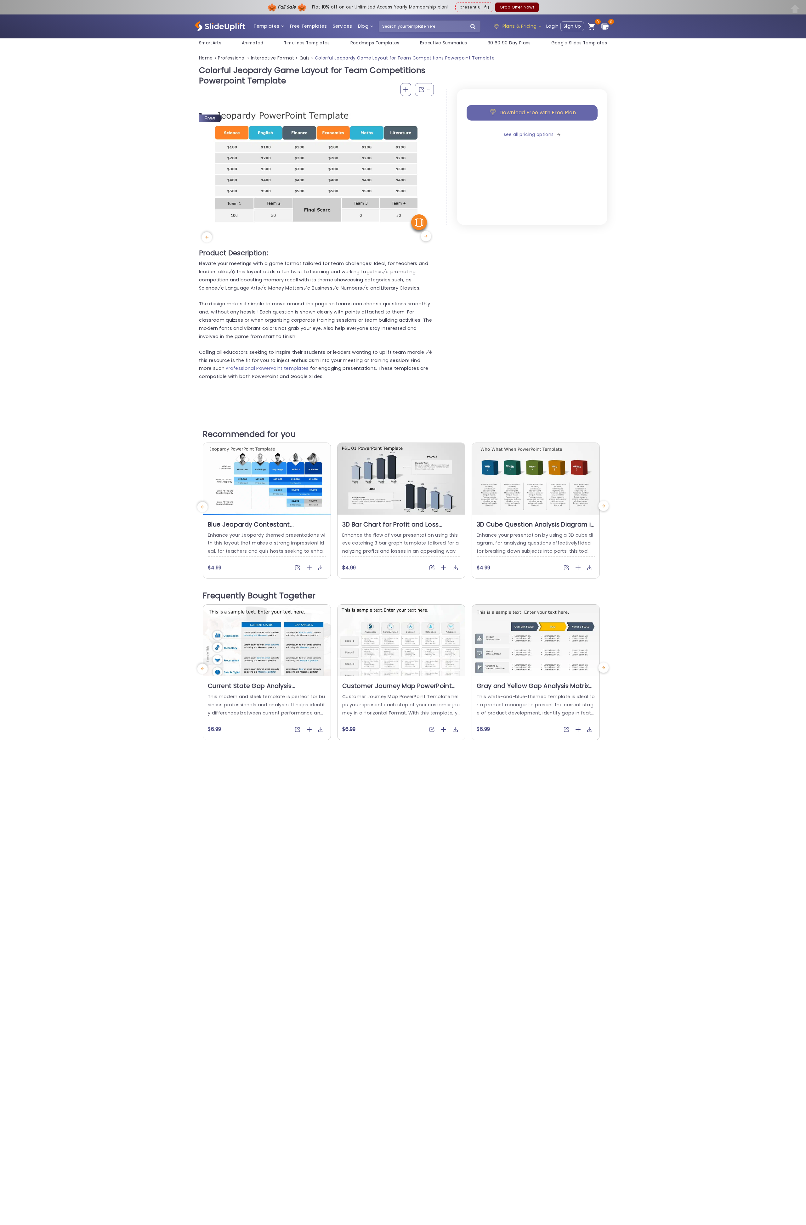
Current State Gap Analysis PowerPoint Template (250, 690)
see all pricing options (528, 134)
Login (552, 26)
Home (206, 58)
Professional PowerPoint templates (267, 368)
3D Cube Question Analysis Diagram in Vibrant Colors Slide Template (536, 528)
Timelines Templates (307, 43)
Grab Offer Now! (517, 7)
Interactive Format (272, 58)
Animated (253, 43)
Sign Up (572, 26)
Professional (232, 58)
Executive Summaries (443, 43)
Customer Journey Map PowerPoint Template (397, 690)
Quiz (304, 58)
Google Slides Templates (579, 43)
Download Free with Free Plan (537, 112)
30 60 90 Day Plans (509, 43)
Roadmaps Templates (375, 43)
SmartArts (210, 43)
